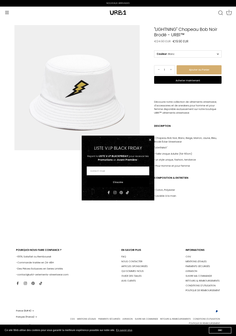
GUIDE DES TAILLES (131, 276)
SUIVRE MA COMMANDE (199, 276)
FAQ (123, 256)
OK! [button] (220, 330)
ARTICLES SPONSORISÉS (134, 266)
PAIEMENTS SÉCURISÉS (198, 266)
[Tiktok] (127, 192)
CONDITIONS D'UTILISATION (201, 285)
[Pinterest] (121, 192)
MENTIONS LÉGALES (196, 261)
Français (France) (25, 317)
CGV (188, 256)
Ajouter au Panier (199, 69)
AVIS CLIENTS (128, 280)
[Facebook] (108, 192)
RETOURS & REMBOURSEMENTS (203, 280)
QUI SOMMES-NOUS (132, 271)
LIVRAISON (191, 271)
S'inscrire (118, 182)
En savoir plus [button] (124, 330)
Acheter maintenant (188, 80)
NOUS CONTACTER (131, 261)
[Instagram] (115, 192)
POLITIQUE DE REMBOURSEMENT (203, 290)
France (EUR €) (23, 310)
